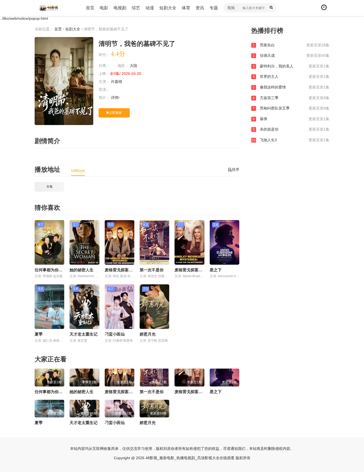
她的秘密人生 (82, 270)
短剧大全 (167, 8)
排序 (235, 169)
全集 (49, 186)
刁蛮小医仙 (115, 334)
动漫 (149, 8)
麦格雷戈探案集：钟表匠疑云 (201, 270)
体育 (186, 8)
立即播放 (115, 113)
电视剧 (120, 8)
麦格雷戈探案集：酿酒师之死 (131, 270)
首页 (90, 8)
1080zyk (78, 170)
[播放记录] (324, 7)
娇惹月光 (148, 334)
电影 (104, 8)
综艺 (136, 8)
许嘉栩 (117, 81)
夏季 (39, 334)
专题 (213, 8)
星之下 (216, 270)
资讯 (200, 8)
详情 (114, 97)
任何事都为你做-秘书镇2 (56, 270)
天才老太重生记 (84, 334)
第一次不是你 (152, 270)
